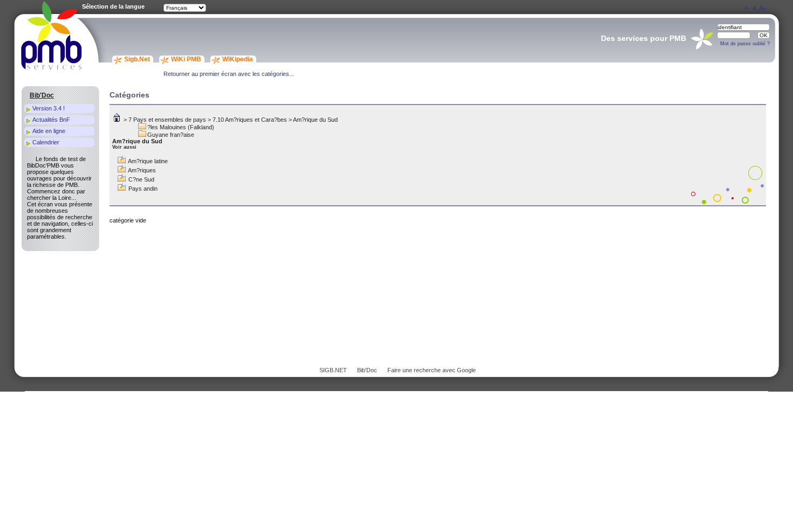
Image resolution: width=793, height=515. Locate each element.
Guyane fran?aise (170, 134)
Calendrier (45, 142)
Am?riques (142, 170)
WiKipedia (237, 59)
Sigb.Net (137, 59)
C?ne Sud (141, 179)
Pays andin (143, 188)
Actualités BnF (51, 119)
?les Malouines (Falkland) (180, 127)
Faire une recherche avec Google (431, 370)
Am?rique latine (148, 161)
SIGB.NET (333, 370)
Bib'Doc (367, 370)
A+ (763, 8)
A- (747, 8)
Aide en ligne (48, 131)
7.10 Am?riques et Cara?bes (250, 119)
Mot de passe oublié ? (745, 43)
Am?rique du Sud (315, 119)
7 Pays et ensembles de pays (167, 119)
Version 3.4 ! (48, 108)
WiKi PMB (186, 59)
